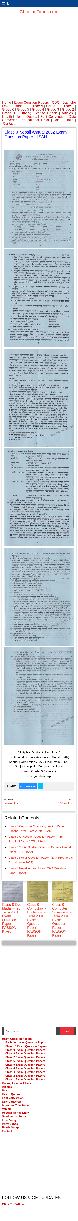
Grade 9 (37, 106)
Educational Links (35, 120)
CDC (55, 102)
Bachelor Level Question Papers (26, 1042)
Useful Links (63, 120)
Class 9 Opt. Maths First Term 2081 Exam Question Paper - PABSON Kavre (12, 918)
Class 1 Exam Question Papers (25, 1079)
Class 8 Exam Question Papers (25, 1053)
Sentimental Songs (14, 1116)
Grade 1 (8, 113)
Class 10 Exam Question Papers (26, 1046)
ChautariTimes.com (39, 11)
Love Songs (9, 1120)
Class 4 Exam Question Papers (25, 1068)
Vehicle (6, 1109)
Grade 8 (52, 106)
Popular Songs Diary (15, 1112)
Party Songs (10, 1123)
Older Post (67, 803)
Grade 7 (68, 106)
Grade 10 (21, 106)
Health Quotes (26, 116)
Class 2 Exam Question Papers (25, 1075)
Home (6, 102)
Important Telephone (15, 1105)
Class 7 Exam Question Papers (25, 1057)
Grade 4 (38, 109)
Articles (67, 113)
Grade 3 (53, 109)
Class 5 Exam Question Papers (25, 1064)
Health (7, 116)
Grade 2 (68, 109)
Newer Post (12, 803)
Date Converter (11, 1101)
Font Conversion (52, 116)
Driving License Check (39, 113)
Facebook (27, 786)
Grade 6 (8, 109)
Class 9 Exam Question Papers (25, 1050)
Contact (8, 123)
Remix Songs (10, 1127)
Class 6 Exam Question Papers (25, 1061)
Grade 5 (23, 109)
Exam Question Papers (31, 102)
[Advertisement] (39, 58)
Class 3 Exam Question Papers (25, 1072)
